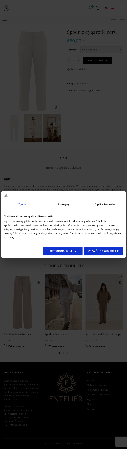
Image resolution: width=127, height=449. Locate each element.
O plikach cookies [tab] (105, 204)
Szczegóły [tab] (64, 204)
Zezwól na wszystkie (103, 251)
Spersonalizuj (61, 251)
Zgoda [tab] (22, 204)
